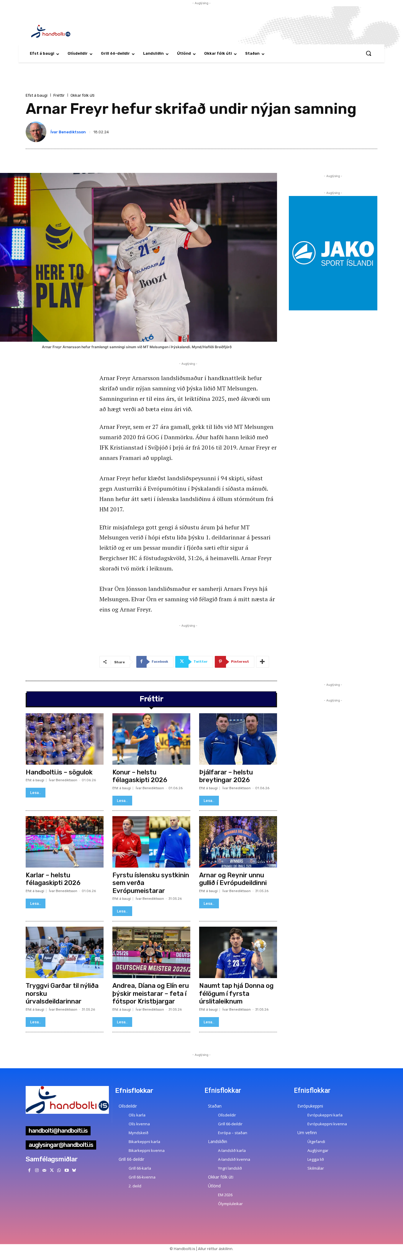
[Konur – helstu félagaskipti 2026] (151, 739)
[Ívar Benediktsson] (37, 131)
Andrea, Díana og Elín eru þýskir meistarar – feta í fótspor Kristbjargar (150, 993)
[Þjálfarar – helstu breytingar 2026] (238, 739)
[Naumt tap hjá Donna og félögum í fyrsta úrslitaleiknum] (238, 952)
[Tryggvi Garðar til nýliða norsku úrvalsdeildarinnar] (65, 952)
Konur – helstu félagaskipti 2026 (139, 776)
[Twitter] (51, 1170)
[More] (262, 662)
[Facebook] (29, 1170)
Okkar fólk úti (82, 95)
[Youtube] (66, 1170)
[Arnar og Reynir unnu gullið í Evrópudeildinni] (238, 842)
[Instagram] (36, 1170)
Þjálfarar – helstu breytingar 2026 (226, 776)
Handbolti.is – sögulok (59, 772)
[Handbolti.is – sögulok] (65, 739)
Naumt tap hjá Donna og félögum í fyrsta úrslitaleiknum (236, 993)
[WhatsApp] (59, 1170)
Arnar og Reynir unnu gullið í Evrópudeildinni (233, 879)
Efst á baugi (36, 95)
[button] (368, 53)
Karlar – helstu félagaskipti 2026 (53, 879)
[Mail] (44, 1170)
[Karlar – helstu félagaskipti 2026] (65, 842)
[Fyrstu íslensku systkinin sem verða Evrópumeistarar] (151, 842)
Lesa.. (35, 792)
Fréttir (59, 95)
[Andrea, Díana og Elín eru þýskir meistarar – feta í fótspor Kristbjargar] (151, 952)
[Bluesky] (74, 1170)
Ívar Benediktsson (68, 132)
